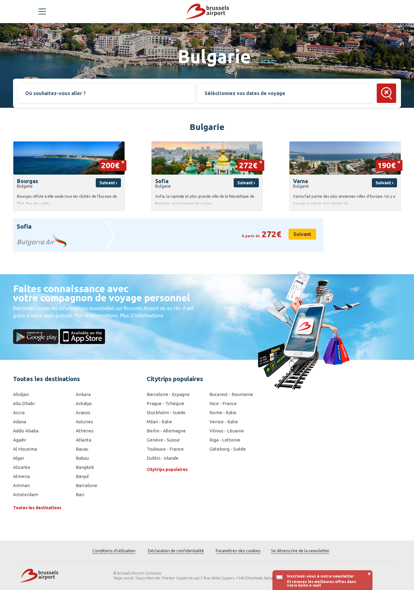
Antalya (84, 403)
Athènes (85, 430)
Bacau (82, 449)
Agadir (19, 439)
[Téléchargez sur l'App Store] (82, 336)
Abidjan (21, 394)
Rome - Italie (222, 412)
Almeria (21, 476)
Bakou (82, 458)
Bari (80, 494)
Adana (19, 421)
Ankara (83, 394)
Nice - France (223, 403)
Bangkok (85, 467)
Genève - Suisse (163, 439)
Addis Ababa (25, 430)
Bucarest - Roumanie (231, 394)
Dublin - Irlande (163, 458)
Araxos (83, 412)
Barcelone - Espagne (168, 394)
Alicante (21, 467)
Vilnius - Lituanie (226, 430)
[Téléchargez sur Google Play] (36, 336)
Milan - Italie (159, 421)
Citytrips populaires (167, 469)
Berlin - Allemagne (166, 430)
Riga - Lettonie (224, 439)
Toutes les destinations (37, 507)
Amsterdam (25, 494)
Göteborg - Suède (227, 449)
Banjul (82, 476)
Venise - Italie (223, 421)
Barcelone (86, 485)
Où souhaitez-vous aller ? (55, 93)
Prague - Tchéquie (165, 403)
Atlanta (83, 439)
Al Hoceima (25, 449)
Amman (21, 485)
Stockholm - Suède (166, 412)
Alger (18, 458)
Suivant (302, 234)
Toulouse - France (165, 449)
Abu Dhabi (24, 403)
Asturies (84, 421)
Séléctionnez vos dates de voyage (245, 93)
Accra (19, 412)
